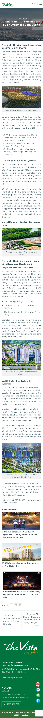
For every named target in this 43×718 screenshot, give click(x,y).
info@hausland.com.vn (17, 694)
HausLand (25, 715)
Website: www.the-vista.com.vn (15, 697)
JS (12, 713)
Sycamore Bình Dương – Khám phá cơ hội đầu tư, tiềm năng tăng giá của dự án (31, 619)
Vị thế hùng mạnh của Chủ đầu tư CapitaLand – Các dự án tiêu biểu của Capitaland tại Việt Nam (20, 138)
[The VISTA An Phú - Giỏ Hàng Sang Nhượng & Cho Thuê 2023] (11, 5)
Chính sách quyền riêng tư (12, 677)
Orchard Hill (7, 285)
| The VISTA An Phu (21, 713)
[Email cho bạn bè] (16, 605)
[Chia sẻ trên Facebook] (12, 605)
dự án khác (25, 19)
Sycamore (25, 492)
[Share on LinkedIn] (20, 605)
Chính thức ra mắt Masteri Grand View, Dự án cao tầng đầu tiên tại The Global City (20, 152)
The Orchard (28, 60)
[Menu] (40, 3)
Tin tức (16, 19)
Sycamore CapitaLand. (27, 54)
